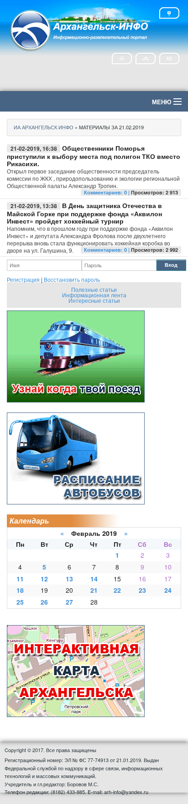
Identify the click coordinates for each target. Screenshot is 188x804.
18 (20, 590)
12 (44, 578)
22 (117, 590)
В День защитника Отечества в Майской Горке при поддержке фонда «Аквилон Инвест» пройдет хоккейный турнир (84, 213)
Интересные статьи (94, 300)
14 (94, 578)
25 (20, 601)
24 (168, 590)
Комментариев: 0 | (107, 192)
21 (94, 590)
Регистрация (23, 279)
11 (20, 578)
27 (69, 601)
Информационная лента (94, 295)
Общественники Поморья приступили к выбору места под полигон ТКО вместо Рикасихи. (93, 155)
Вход (171, 264)
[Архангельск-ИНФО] (80, 29)
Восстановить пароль (72, 279)
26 (44, 601)
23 (142, 590)
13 (69, 578)
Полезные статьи (94, 289)
